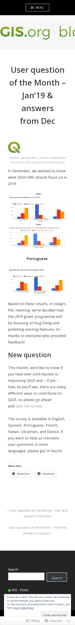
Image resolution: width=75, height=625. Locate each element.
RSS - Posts (20, 590)
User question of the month (44, 162)
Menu (39, 7)
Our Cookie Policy (24, 608)
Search (13, 569)
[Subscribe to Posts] (9, 590)
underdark (58, 158)
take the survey (28, 406)
